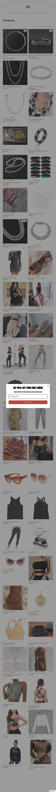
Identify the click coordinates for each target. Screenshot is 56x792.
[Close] (48, 385)
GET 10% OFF (28, 402)
